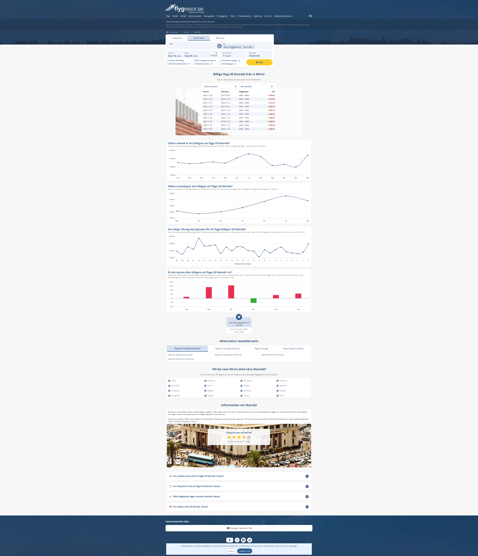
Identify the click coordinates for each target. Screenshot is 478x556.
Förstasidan (173, 32)
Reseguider (209, 16)
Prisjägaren (222, 16)
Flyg (168, 16)
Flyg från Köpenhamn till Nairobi (228, 355)
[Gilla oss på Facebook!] (237, 540)
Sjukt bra (258, 16)
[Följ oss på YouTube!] (229, 540)
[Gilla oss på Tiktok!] (249, 540)
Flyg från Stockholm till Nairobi (181, 359)
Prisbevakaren (244, 16)
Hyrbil (183, 16)
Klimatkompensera (283, 16)
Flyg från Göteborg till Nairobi (180, 355)
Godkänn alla (244, 551)
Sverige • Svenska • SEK (241, 528)
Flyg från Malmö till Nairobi (272, 355)
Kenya (186, 32)
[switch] (219, 46)
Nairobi (197, 32)
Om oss (268, 16)
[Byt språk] (310, 16)
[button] (191, 54)
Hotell (175, 16)
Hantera (231, 551)
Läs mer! (293, 546)
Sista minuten (194, 16)
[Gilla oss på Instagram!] (243, 540)
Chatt (232, 16)
